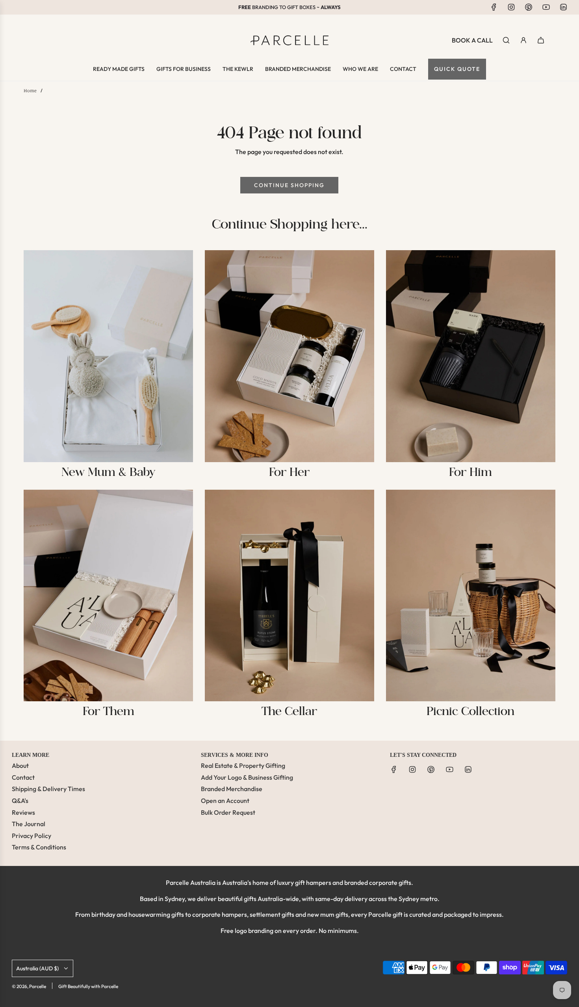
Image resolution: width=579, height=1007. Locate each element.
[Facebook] (494, 7)
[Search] (506, 40)
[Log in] (523, 40)
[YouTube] (546, 7)
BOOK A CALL (472, 40)
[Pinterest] (528, 7)
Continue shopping (289, 185)
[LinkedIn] (563, 7)
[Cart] (540, 40)
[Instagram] (511, 7)
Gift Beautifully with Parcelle (88, 986)
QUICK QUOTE (457, 68)
